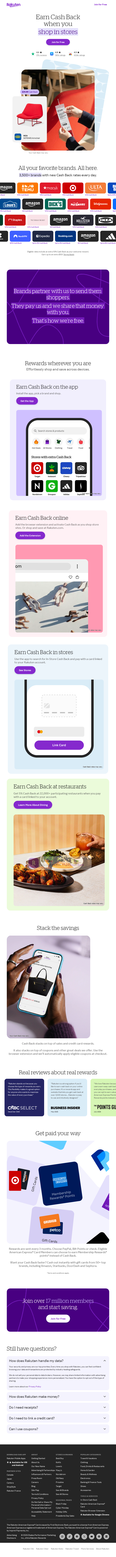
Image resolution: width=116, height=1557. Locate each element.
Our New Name (38, 1466)
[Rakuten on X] (84, 1536)
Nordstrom (61, 1474)
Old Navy (60, 1478)
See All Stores (62, 1494)
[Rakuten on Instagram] (62, 1536)
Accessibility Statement (41, 1512)
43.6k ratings (79, 55)
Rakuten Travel (72, 1548)
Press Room (36, 1478)
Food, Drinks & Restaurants (92, 1466)
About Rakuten (102, 1548)
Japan (9, 1479)
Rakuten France (14, 1490)
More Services (87, 1548)
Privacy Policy (35, 1386)
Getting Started (38, 1458)
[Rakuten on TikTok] (69, 1536)
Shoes (83, 1486)
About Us (35, 1462)
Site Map (35, 1490)
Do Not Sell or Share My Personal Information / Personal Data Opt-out (41, 1505)
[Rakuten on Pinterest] (99, 1536)
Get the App (27, 400)
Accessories (85, 1490)
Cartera (10, 1483)
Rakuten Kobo (57, 1548)
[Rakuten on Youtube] (91, 1536)
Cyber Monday (62, 1508)
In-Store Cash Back (88, 1500)
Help (33, 1515)
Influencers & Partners (41, 1474)
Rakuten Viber (42, 1548)
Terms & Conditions (39, 1494)
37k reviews (41, 55)
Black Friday (61, 1504)
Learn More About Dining (33, 804)
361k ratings (60, 55)
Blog (33, 1486)
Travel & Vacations (88, 1458)
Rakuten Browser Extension (92, 1510)
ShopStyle (11, 1486)
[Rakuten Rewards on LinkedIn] (106, 1536)
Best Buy (60, 1458)
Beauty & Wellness (88, 1474)
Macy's (59, 1470)
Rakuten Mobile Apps (16, 1458)
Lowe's (59, 1466)
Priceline (60, 1482)
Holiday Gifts (61, 1512)
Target (59, 1486)
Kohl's (58, 1462)
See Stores (25, 670)
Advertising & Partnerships (43, 1470)
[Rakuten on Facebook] (77, 1536)
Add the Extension (30, 535)
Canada (10, 1475)
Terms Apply (68, 254)
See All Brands (62, 1490)
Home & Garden (87, 1470)
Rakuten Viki (28, 1548)
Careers (34, 1482)
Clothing (84, 1462)
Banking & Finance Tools (90, 1482)
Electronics (85, 1478)
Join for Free (100, 4)
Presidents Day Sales (65, 1515)
